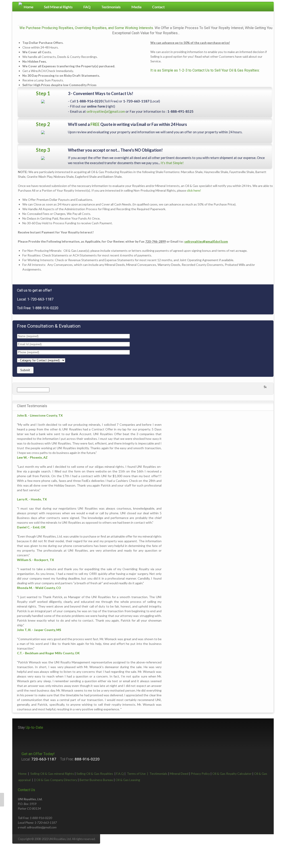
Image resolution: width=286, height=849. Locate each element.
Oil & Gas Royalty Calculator (232, 773)
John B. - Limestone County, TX (40, 415)
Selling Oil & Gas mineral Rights (52, 773)
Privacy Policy (200, 773)
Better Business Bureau (96, 780)
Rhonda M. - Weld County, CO (39, 588)
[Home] (24, 4)
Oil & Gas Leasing (128, 780)
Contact (158, 7)
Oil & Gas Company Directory (56, 780)
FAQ (86, 7)
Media (136, 7)
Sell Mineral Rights (58, 7)
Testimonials (111, 7)
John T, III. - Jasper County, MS (39, 630)
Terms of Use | (138, 773)
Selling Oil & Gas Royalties (94, 773)
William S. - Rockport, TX (35, 560)
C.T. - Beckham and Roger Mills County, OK (48, 653)
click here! (194, 190)
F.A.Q (120, 773)
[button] (2, 800)
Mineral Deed (179, 773)
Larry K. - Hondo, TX (32, 499)
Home (22, 773)
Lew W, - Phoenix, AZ (32, 457)
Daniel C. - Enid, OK (31, 527)
